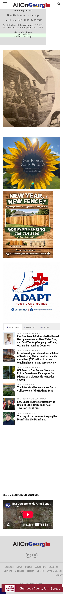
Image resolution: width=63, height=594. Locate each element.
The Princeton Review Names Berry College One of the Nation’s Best (36, 389)
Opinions (8, 571)
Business (19, 571)
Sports (40, 571)
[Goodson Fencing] (28, 257)
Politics (28, 567)
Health (30, 571)
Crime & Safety (54, 571)
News (19, 567)
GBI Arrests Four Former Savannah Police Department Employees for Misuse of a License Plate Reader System (36, 375)
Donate (59, 575)
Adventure (40, 567)
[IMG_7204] (31, 126)
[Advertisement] (31, 459)
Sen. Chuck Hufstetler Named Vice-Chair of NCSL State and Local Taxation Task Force (36, 404)
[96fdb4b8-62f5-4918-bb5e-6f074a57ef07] (31, 188)
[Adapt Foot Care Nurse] (31, 319)
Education (53, 567)
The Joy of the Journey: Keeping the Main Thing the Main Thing (37, 418)
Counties (9, 567)
